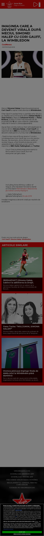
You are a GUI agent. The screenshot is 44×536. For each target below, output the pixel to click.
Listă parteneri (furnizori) (8, 529)
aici (16, 516)
